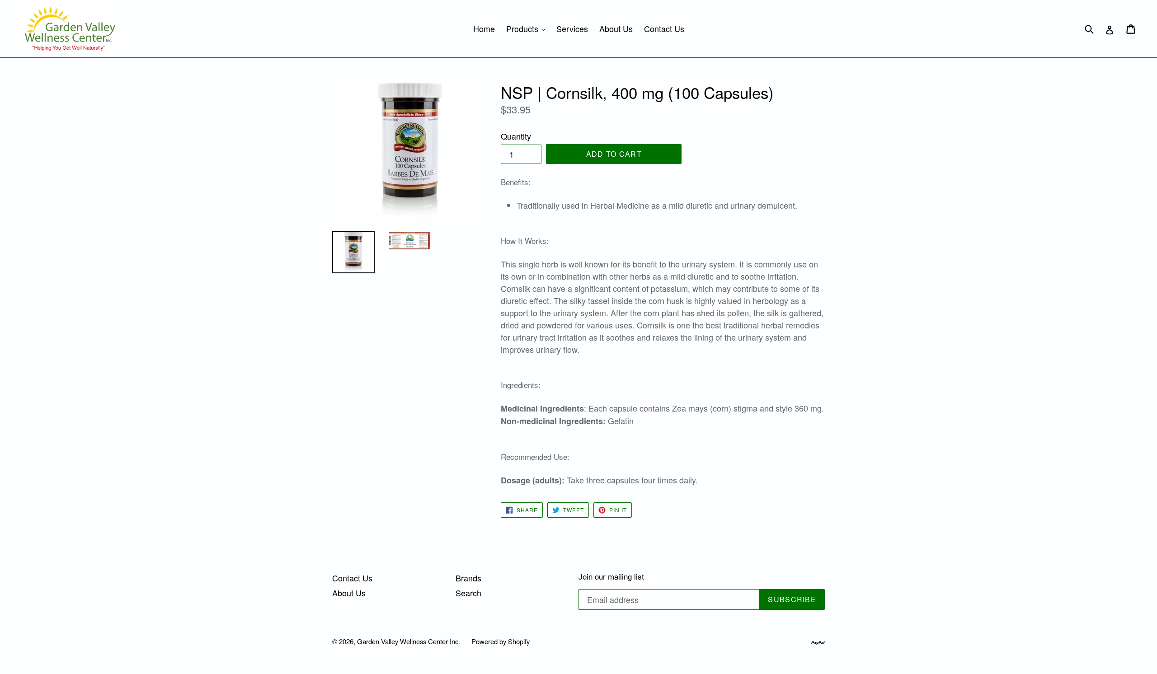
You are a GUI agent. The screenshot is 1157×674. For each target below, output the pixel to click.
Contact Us (664, 28)
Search (468, 593)
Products (528, 28)
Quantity (516, 136)
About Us (616, 28)
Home (484, 28)
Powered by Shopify (500, 641)
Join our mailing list (611, 576)
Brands (468, 578)
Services (572, 28)
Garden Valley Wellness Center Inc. (408, 641)
